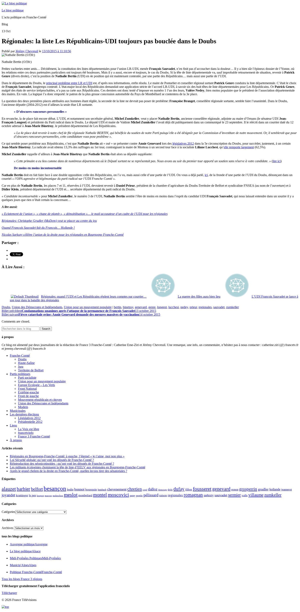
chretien (134, 488)
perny (132, 495)
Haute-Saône (26, 363)
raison (163, 495)
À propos (16, 440)
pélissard (150, 495)
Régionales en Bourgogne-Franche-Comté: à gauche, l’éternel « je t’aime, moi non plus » (67, 456)
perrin (139, 495)
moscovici (118, 494)
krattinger (22, 495)
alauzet (9, 488)
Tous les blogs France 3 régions (22, 579)
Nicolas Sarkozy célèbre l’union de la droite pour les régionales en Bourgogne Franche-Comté (63, 234)
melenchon (58, 495)
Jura (20, 366)
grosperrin (248, 489)
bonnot (79, 489)
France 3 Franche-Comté (34, 436)
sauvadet (218, 307)
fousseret (202, 488)
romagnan (193, 494)
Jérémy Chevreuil (27, 51)
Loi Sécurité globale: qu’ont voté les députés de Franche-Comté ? (52, 460)
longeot (162, 307)
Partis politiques (20, 374)
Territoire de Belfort (30, 370)
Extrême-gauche (28, 392)
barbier (23, 488)
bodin (70, 489)
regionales (205, 307)
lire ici (277, 161)
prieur (193, 307)
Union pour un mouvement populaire (88, 307)
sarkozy (209, 495)
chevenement (117, 489)
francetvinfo (25, 432)
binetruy (128, 307)
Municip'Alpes (23, 565)
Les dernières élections (24, 414)
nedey (184, 307)
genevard (141, 307)
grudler (263, 489)
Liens (13, 425)
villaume (255, 495)
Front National (27, 388)
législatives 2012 (183, 143)
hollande (274, 489)
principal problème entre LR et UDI (69, 83)
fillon (188, 489)
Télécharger (9, 593)
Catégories (8, 512)
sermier (234, 495)
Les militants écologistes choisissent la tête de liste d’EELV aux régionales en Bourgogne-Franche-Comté (77, 467)
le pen (32, 495)
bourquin (91, 489)
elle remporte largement (239, 147)
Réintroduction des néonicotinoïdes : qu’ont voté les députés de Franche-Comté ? (62, 463)
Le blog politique (13, 10)
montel (100, 494)
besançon (55, 488)
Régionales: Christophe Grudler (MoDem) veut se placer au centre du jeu (49, 220)
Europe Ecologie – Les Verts (36, 385)
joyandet (8, 495)
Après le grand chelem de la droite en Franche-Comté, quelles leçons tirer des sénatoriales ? (68, 471)
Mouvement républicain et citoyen (40, 399)
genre (152, 307)
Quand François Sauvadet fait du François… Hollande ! (38, 227)
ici (206, 175)
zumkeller (232, 307)
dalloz (152, 489)
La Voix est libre (28, 429)
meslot (71, 494)
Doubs (6, 307)
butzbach (102, 489)
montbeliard (85, 495)
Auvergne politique (29, 544)
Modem (23, 407)
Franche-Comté (20, 355)
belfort (37, 489)
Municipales (18, 410)
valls (245, 495)
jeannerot (286, 489)
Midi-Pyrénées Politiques (35, 558)
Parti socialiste (27, 377)
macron (48, 495)
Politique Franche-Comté (36, 572)
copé (145, 490)
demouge (162, 489)
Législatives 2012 (29, 418)
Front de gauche (28, 396)
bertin (117, 307)
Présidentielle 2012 (30, 421)
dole (170, 489)
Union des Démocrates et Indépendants (37, 307)
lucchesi (173, 307)
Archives (7, 528)
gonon (234, 489)
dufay (178, 488)
